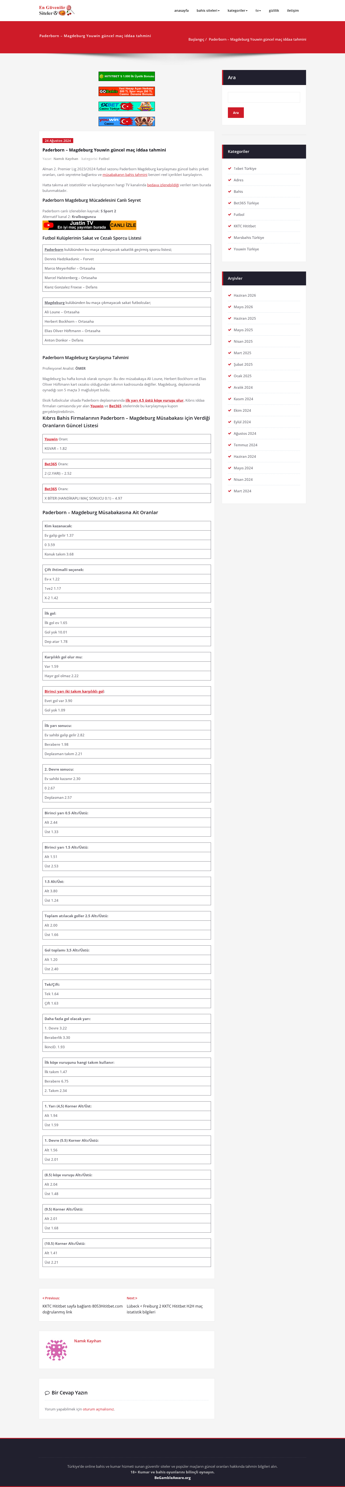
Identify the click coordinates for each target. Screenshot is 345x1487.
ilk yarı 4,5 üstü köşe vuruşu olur (155, 400)
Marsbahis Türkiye (249, 237)
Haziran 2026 (245, 295)
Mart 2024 (242, 491)
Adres (238, 180)
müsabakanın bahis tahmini (125, 174)
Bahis (238, 191)
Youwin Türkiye (246, 249)
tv (257, 10)
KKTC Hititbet (245, 226)
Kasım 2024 (243, 398)
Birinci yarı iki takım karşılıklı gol (74, 691)
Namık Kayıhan (66, 158)
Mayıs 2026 (243, 306)
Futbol (104, 158)
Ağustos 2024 (245, 433)
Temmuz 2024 (245, 445)
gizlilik (274, 10)
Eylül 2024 (242, 421)
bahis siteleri (207, 10)
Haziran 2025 (245, 318)
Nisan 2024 (243, 479)
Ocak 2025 (243, 375)
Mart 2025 (242, 352)
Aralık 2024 (243, 387)
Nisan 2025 (243, 341)
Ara (232, 77)
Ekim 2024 (242, 410)
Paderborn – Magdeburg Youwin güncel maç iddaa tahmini (257, 39)
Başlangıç (196, 39)
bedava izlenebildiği (163, 184)
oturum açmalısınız (98, 1409)
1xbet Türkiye (245, 168)
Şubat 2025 (243, 364)
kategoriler (236, 10)
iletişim (293, 10)
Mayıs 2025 (243, 329)
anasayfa (181, 10)
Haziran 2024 (245, 456)
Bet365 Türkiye (246, 203)
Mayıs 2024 (243, 468)
